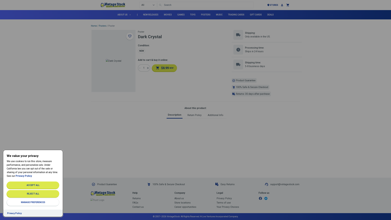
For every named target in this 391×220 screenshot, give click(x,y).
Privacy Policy (24, 175)
